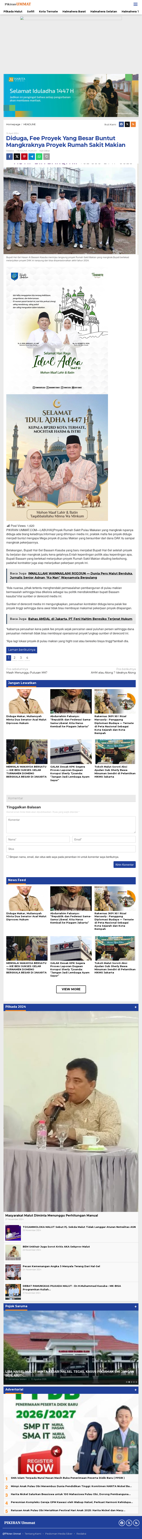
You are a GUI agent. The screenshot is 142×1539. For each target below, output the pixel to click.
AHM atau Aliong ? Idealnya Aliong (113, 670)
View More (71, 989)
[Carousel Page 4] (134, 1382)
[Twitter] (127, 124)
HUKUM (32, 150)
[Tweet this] (17, 156)
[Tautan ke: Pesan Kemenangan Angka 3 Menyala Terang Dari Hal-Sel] (13, 1272)
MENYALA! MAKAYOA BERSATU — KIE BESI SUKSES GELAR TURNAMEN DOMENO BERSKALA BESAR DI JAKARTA (26, 968)
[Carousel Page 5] (136, 1382)
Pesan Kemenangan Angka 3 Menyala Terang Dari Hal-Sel (61, 1266)
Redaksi (81, 1533)
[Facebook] (121, 124)
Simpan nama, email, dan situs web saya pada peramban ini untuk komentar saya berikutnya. (64, 857)
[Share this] (9, 156)
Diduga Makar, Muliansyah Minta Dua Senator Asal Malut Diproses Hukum (26, 719)
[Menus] (135, 4)
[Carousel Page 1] (127, 1382)
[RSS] (133, 124)
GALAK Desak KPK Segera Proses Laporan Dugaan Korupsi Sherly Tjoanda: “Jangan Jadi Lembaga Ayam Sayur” (69, 773)
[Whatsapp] (39, 156)
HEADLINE (22, 150)
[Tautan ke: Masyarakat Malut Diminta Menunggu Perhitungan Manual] (71, 1111)
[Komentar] (46, 156)
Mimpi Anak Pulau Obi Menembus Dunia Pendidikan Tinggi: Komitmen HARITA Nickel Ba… (71, 1486)
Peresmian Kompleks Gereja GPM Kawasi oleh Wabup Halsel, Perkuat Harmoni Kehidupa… (72, 1502)
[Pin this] (24, 156)
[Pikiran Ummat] (18, 4)
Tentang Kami (33, 1533)
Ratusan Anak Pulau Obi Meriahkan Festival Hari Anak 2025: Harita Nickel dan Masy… (68, 1510)
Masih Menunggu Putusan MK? (26, 670)
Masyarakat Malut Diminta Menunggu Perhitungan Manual (51, 1215)
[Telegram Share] (31, 156)
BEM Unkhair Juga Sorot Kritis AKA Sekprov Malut (56, 1246)
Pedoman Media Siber (58, 1533)
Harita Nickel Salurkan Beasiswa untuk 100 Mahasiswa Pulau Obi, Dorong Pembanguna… (71, 1494)
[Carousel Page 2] (129, 1382)
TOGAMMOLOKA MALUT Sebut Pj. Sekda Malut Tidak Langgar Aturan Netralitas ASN (79, 1226)
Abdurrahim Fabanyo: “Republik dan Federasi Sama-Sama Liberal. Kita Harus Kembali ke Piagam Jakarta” (70, 918)
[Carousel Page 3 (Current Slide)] (131, 1382)
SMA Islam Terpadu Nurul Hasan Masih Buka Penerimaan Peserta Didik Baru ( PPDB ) (68, 1477)
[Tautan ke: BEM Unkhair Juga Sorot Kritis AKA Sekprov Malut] (13, 1252)
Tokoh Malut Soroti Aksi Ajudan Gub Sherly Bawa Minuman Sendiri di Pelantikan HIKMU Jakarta (115, 968)
